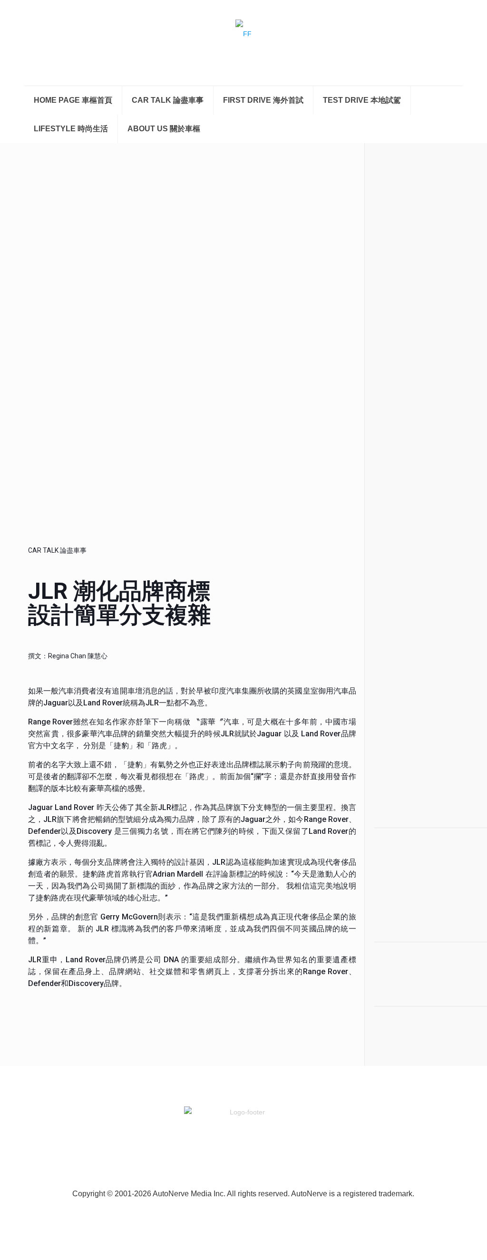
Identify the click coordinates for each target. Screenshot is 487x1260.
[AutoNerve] (243, 43)
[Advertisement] (416, 652)
